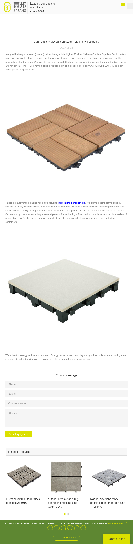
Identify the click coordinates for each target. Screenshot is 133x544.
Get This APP (68, 537)
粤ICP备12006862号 (117, 523)
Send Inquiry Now (18, 434)
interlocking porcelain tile (71, 202)
